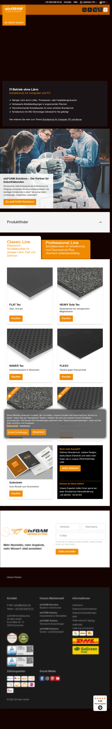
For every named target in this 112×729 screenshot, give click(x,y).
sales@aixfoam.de (22, 605)
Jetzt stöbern (70, 468)
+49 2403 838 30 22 (24, 609)
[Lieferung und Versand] (87, 642)
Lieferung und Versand (82, 628)
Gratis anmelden (67, 552)
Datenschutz (12, 425)
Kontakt (67, 2)
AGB (74, 617)
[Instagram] (47, 678)
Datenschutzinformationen (84, 609)
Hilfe (75, 2)
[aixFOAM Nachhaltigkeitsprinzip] (12, 638)
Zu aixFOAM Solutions (20, 202)
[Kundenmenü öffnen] (90, 10)
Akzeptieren (38, 432)
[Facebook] (42, 678)
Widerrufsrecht (79, 621)
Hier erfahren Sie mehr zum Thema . (45, 120)
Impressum (77, 605)
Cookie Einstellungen (18, 432)
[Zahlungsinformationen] (21, 685)
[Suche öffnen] (84, 10)
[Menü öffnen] (105, 10)
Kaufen (16, 318)
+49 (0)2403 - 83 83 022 (71, 495)
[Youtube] (57, 678)
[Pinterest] (52, 678)
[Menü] (105, 697)
